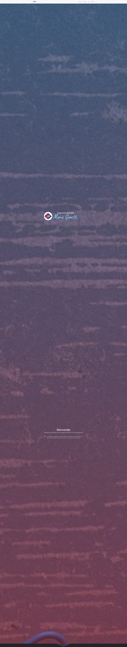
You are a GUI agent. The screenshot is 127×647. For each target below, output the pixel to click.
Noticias (92, 1)
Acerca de (85, 1)
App (88, 1)
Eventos (80, 1)
